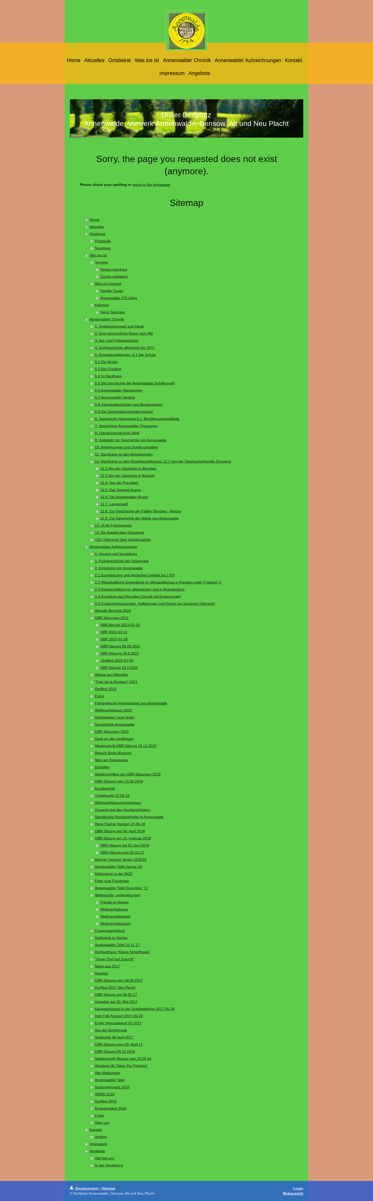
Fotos (99, 696)
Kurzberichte (105, 788)
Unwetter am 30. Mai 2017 (116, 1002)
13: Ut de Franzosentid (113, 525)
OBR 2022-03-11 (113, 632)
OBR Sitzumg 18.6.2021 (119, 653)
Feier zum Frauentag (112, 881)
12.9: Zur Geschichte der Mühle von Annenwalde (139, 518)
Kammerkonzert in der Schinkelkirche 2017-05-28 (135, 1009)
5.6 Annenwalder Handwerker (118, 390)
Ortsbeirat (98, 234)
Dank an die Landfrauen (114, 739)
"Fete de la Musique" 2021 (116, 682)
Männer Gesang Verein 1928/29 (120, 859)
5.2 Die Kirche (106, 362)
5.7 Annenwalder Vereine (115, 397)
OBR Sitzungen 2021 (112, 618)
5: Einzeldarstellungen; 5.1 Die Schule (125, 355)
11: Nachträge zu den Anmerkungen (124, 454)
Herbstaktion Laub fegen (114, 717)
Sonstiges (103, 248)
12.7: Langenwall (114, 504)
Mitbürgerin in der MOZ (113, 874)
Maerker (101, 973)
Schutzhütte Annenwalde (114, 724)
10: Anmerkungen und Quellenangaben (126, 447)
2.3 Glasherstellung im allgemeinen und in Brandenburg (139, 589)
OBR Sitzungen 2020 (112, 731)
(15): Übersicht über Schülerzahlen (123, 540)
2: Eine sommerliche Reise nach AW (124, 333)
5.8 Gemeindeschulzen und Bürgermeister (129, 404)
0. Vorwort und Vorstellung (116, 554)
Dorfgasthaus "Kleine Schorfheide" (122, 952)
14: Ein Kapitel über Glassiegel (119, 532)
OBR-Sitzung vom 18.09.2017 (119, 980)
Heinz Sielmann (112, 312)
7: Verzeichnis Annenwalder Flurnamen (126, 426)
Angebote (97, 1151)
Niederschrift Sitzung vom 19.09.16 (123, 1059)
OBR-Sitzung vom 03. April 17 (119, 1044)
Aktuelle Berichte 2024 (113, 611)
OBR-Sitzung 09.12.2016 (115, 1051)
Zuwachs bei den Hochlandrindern (122, 810)
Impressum (99, 1144)
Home (94, 220)
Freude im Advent (114, 902)
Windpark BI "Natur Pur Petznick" (121, 1066)
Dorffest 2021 (106, 689)
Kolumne (102, 305)
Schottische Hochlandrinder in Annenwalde (129, 817)
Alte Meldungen (107, 1073)
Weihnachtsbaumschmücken (118, 803)
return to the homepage (151, 185)
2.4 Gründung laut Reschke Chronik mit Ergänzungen (138, 596)
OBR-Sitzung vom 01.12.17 (122, 852)
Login (298, 1188)
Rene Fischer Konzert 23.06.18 (120, 824)
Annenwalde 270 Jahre (118, 298)
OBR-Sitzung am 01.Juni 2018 (124, 845)
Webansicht (293, 1193)
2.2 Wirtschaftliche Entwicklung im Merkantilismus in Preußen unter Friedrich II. (158, 582)
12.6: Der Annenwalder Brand (124, 497)
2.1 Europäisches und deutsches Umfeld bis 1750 (135, 575)
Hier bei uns (104, 1158)
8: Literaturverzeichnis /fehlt (117, 433)
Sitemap (108, 1188)
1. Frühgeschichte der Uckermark (122, 561)
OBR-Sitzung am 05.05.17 (116, 995)
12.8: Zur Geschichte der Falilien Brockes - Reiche (140, 511)
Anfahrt (101, 1137)
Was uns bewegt (108, 284)
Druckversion (86, 1188)
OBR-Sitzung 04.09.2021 (120, 646)
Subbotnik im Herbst (111, 938)
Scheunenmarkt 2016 (112, 1087)
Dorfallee (102, 767)
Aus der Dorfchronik (111, 1030)
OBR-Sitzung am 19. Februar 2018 (123, 838)
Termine (101, 262)
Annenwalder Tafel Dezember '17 (121, 888)
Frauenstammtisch (110, 931)
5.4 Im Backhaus (108, 376)
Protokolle (103, 241)
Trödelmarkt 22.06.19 (112, 795)
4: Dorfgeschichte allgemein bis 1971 (124, 348)
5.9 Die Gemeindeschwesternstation (124, 412)
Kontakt (96, 1130)
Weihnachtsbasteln (115, 916)
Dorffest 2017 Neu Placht (115, 987)
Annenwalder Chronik (107, 319)
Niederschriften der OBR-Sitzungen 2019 (128, 774)
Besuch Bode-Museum (113, 753)
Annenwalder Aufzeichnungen (113, 547)
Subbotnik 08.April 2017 (114, 1037)
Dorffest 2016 (106, 1101)
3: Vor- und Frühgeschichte (117, 340)
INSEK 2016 (104, 1094)
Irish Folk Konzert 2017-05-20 (119, 1016)
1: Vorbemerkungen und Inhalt (119, 326)
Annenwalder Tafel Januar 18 (118, 867)
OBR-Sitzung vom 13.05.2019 (119, 781)
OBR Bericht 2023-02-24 (120, 625)
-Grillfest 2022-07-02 (116, 660)
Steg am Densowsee (111, 760)
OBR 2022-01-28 (114, 639)
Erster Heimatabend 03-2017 (118, 1023)
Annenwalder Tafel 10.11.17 (117, 945)
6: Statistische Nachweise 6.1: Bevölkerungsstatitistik (137, 419)
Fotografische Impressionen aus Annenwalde (131, 703)
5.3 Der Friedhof (108, 369)
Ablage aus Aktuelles (111, 675)
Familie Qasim (111, 291)
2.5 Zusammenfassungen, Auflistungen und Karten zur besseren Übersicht (155, 604)
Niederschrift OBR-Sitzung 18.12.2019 (125, 746)
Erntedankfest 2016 (110, 1108)
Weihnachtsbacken (115, 923)
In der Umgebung (109, 1165)
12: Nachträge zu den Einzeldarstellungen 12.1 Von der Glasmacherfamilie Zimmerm (163, 461)
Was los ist (98, 255)
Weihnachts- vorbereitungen (117, 895)
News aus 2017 (107, 966)
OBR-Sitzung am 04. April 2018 (120, 831)
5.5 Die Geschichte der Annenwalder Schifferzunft (135, 383)
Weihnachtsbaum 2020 (113, 710)
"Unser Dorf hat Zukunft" (114, 959)
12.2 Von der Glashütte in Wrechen (128, 468)
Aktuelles (97, 227)
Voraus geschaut (113, 269)
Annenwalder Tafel (110, 1080)
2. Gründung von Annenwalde (119, 568)
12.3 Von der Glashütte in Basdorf (127, 476)
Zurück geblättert (114, 276)
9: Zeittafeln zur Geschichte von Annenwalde (130, 440)
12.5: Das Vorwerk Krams (120, 490)
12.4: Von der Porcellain (119, 483)
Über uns (102, 1123)
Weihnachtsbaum (114, 909)
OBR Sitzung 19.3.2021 (119, 668)
